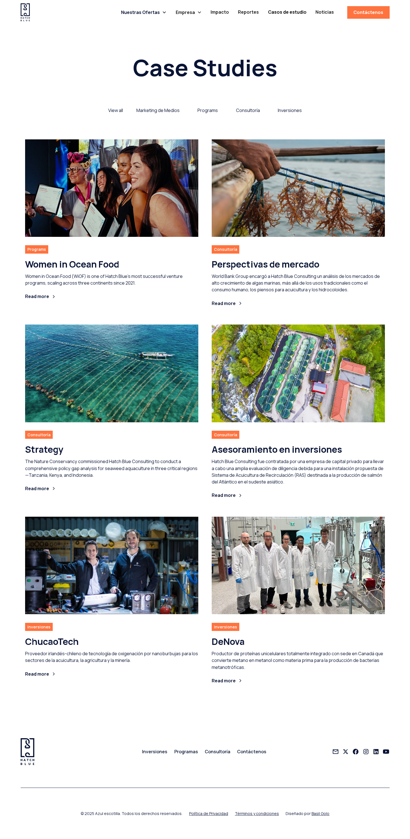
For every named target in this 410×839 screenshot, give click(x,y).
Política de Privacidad (208, 813)
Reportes (248, 12)
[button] (144, 12)
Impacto (220, 12)
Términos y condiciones (257, 813)
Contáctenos (368, 12)
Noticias (324, 12)
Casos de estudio (287, 12)
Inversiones (154, 752)
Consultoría (217, 752)
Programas (186, 752)
